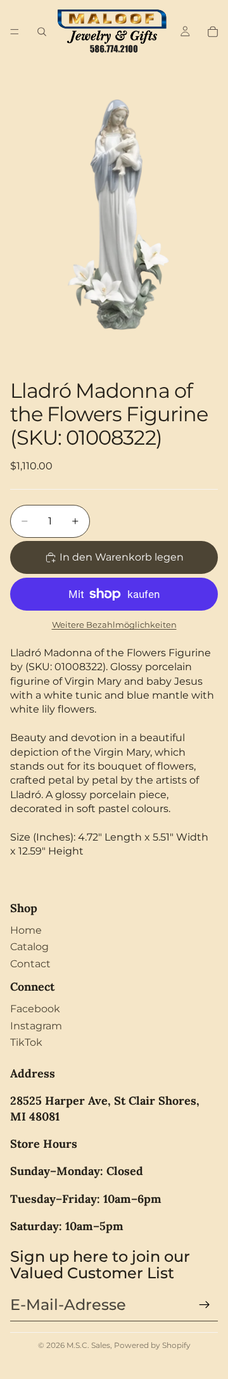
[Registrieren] (204, 1305)
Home (26, 930)
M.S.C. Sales (88, 1345)
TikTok (26, 1042)
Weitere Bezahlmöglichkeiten (114, 625)
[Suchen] (42, 32)
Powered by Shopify (152, 1345)
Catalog (29, 947)
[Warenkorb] (213, 32)
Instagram (36, 1026)
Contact (30, 964)
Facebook (35, 1009)
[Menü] (14, 31)
